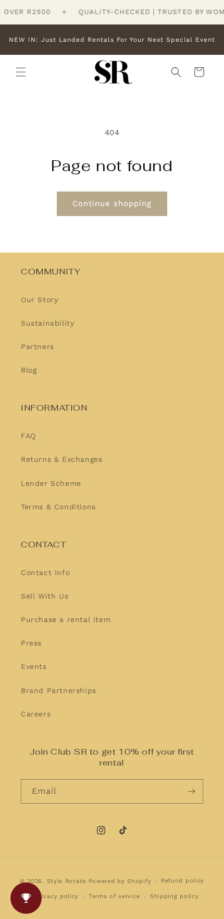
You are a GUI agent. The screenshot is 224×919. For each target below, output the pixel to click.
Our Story (39, 299)
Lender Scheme (51, 483)
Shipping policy (174, 896)
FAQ (28, 436)
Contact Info (45, 572)
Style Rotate (68, 880)
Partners (37, 346)
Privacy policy (57, 896)
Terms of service (114, 896)
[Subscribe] (191, 791)
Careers (36, 714)
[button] (20, 72)
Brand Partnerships (58, 690)
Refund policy (182, 880)
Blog (28, 370)
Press (31, 643)
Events (34, 666)
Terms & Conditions (58, 507)
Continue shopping (112, 203)
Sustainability (47, 323)
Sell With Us (44, 596)
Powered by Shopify (120, 880)
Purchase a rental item (65, 619)
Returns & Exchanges (61, 459)
